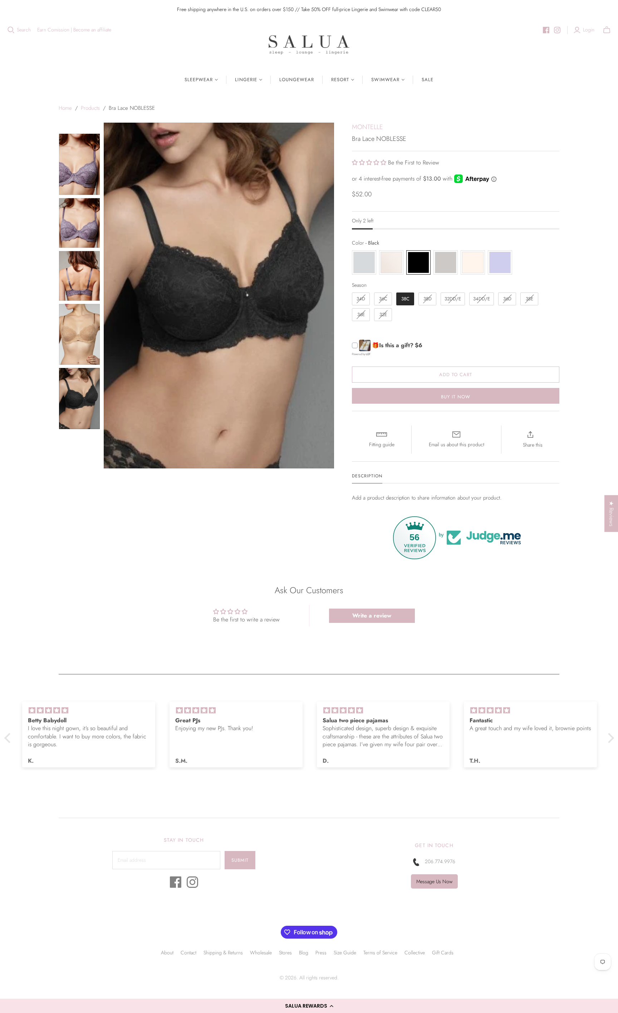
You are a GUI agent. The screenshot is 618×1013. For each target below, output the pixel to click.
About (167, 952)
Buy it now (455, 396)
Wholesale (261, 952)
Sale (427, 79)
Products (90, 108)
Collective (414, 952)
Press (321, 952)
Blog (303, 952)
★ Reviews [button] (611, 513)
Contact (188, 952)
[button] (309, 1006)
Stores (285, 952)
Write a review (371, 615)
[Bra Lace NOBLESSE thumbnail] (79, 334)
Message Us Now (434, 881)
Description (367, 476)
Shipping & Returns (223, 952)
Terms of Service (380, 952)
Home (65, 108)
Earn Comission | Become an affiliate (74, 29)
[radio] (364, 262)
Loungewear (296, 79)
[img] (88, 710)
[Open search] (11, 30)
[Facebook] (546, 30)
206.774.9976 (440, 861)
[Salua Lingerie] (309, 44)
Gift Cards (442, 952)
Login (588, 29)
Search (24, 29)
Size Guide (345, 952)
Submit (240, 860)
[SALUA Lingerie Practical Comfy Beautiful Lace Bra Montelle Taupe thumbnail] (79, 164)
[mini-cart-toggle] (607, 30)
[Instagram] (557, 30)
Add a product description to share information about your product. (426, 498)
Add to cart (455, 374)
